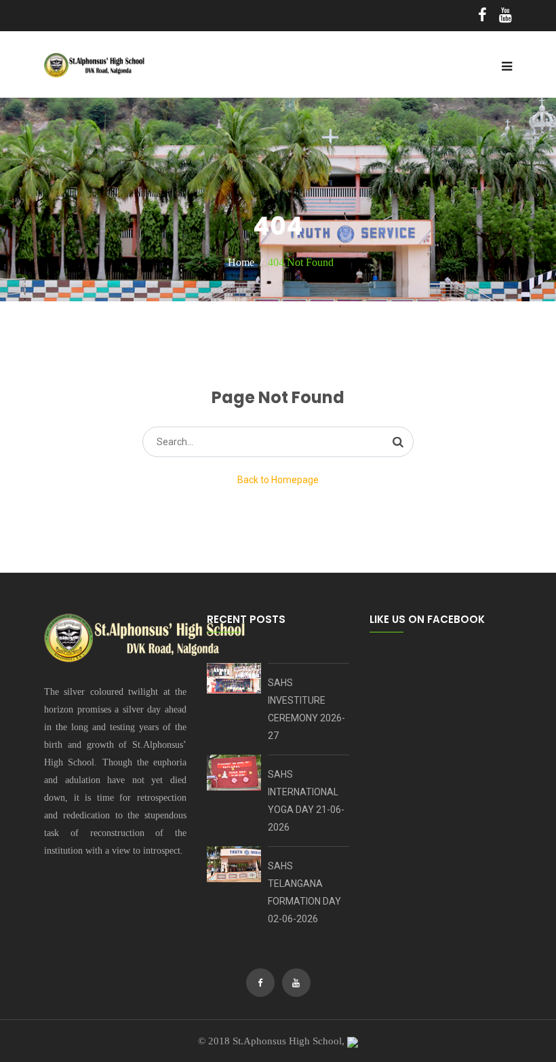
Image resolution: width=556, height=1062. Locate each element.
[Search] (398, 442)
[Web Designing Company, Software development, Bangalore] (352, 1041)
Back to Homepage (278, 479)
